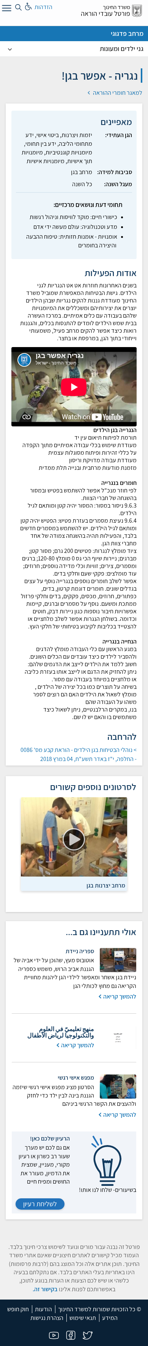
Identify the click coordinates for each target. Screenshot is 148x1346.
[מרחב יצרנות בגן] (74, 837)
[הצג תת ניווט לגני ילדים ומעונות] (10, 49)
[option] (74, 844)
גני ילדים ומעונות (121, 48)
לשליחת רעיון (40, 1203)
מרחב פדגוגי (127, 33)
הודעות (43, 1309)
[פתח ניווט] (5, 9)
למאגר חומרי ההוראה (117, 93)
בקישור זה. (45, 1289)
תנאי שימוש (82, 1318)
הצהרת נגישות (46, 1318)
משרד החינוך (116, 7)
